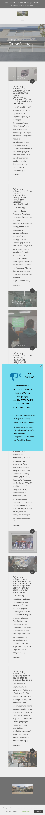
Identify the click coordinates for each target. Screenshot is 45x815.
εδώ (32, 422)
